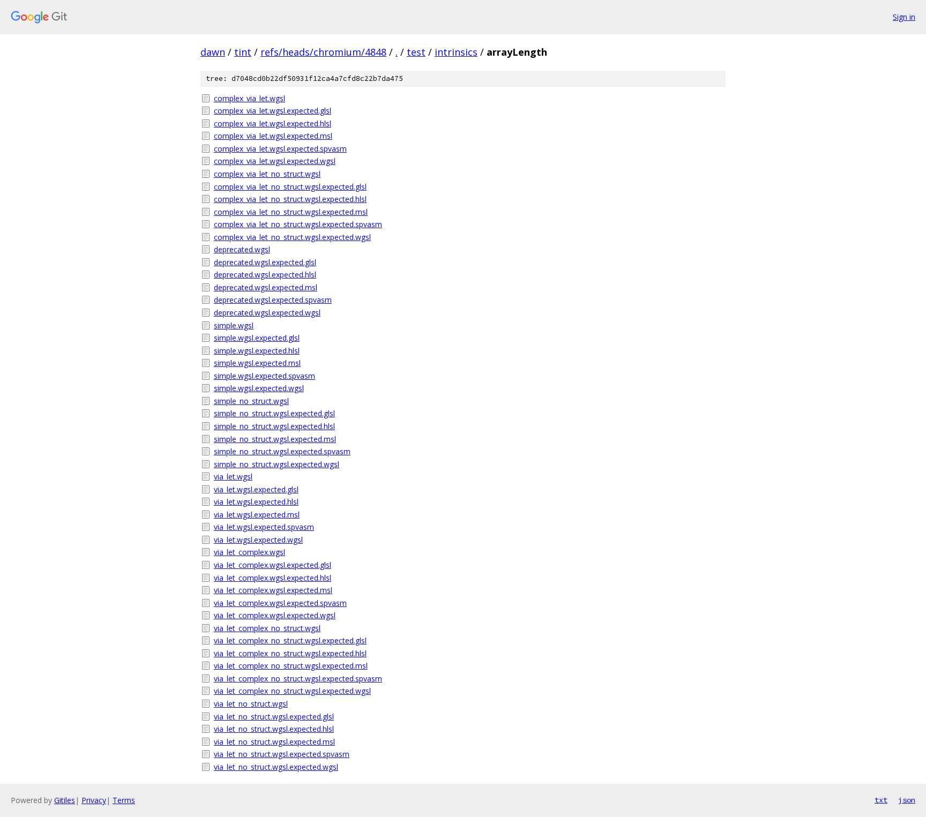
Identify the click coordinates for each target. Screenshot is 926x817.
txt (881, 800)
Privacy (93, 800)
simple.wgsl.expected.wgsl (259, 388)
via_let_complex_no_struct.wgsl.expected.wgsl (292, 691)
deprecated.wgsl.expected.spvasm (273, 300)
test (416, 52)
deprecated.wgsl (242, 249)
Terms (124, 800)
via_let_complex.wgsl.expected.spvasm (280, 603)
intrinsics (456, 52)
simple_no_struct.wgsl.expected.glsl (274, 413)
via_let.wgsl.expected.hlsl (256, 502)
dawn (212, 52)
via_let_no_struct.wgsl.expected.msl (274, 742)
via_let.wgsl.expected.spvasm (264, 527)
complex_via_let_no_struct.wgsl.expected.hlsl (290, 199)
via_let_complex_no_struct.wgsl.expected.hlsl (290, 653)
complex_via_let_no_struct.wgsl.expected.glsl (290, 187)
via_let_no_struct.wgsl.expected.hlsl (274, 729)
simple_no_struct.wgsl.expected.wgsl (276, 464)
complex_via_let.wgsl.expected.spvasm (280, 149)
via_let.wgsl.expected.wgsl (258, 540)
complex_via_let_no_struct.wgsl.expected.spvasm (298, 224)
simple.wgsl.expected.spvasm (264, 376)
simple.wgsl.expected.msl (257, 363)
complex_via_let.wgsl (249, 98)
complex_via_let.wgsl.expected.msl (273, 136)
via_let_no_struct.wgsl (251, 704)
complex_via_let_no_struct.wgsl (267, 174)
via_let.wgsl (233, 476)
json (906, 800)
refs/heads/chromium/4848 (323, 52)
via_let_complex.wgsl (249, 552)
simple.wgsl (233, 325)
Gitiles (64, 800)
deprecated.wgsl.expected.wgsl (267, 313)
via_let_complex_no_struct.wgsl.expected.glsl (290, 640)
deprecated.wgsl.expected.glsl (265, 262)
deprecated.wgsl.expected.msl (265, 287)
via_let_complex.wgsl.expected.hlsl (272, 578)
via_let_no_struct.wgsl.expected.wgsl (276, 767)
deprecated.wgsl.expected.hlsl (265, 274)
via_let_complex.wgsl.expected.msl (273, 590)
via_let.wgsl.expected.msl (257, 514)
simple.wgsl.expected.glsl (257, 338)
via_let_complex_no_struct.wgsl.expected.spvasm (298, 678)
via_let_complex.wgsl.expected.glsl (272, 565)
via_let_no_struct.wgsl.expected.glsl (274, 716)
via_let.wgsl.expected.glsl (256, 489)
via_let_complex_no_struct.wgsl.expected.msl (291, 666)
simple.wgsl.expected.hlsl (257, 351)
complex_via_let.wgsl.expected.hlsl (272, 123)
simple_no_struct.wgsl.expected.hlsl (274, 426)
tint (242, 52)
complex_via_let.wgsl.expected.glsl (272, 111)
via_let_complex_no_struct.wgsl (267, 628)
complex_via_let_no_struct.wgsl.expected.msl (291, 212)
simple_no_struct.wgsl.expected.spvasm (282, 451)
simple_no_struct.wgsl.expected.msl (275, 439)
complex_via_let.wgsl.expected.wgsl (274, 161)
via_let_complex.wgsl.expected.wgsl (274, 615)
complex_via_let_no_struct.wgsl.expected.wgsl (292, 237)
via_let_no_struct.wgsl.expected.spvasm (281, 754)
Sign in (904, 17)
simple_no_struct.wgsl (251, 401)
